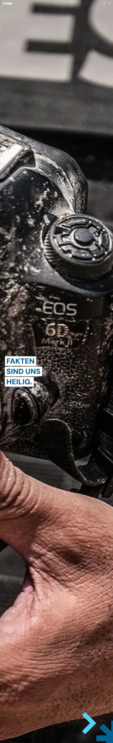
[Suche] (105, 3)
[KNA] (7, 3)
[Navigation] (109, 3)
